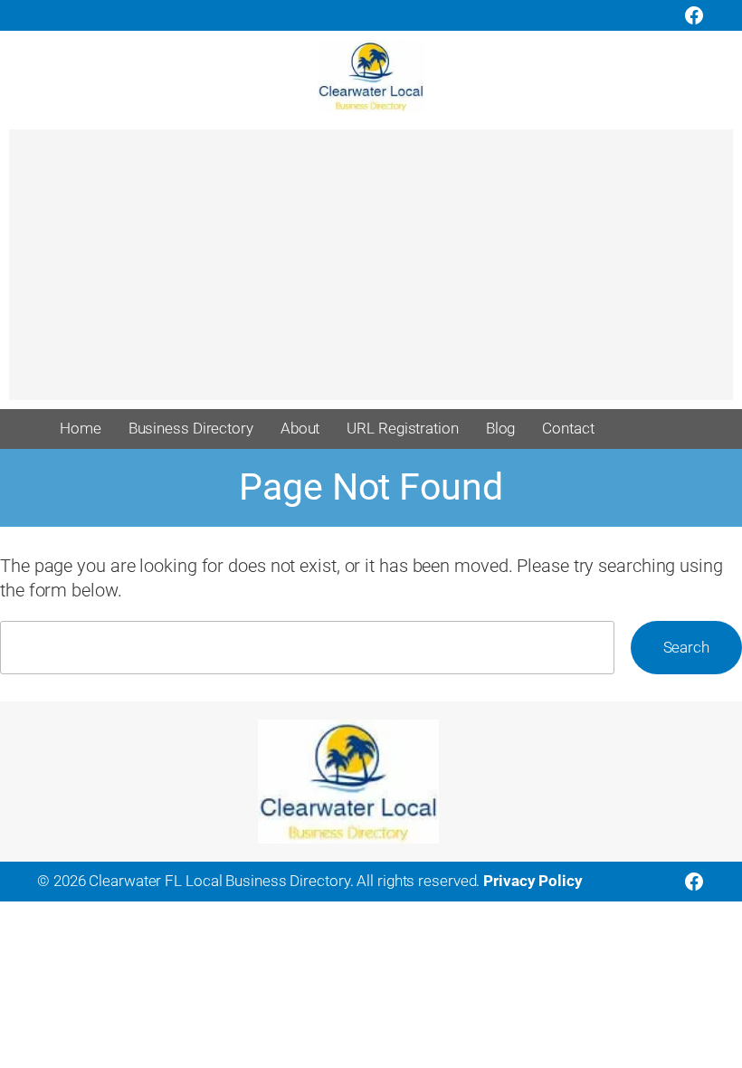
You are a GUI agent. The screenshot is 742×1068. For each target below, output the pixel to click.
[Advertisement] (371, 273)
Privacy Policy (533, 881)
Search (686, 647)
